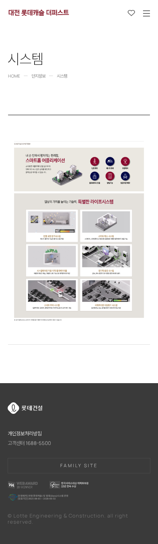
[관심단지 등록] (131, 13)
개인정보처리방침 (24, 433)
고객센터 (29, 443)
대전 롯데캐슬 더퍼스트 (38, 12)
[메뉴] (146, 13)
